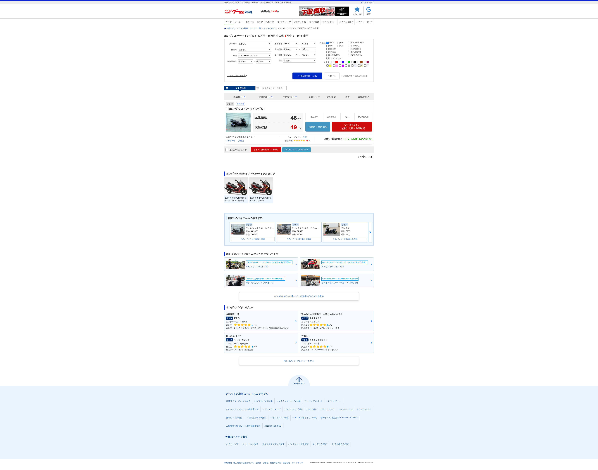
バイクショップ (284, 22)
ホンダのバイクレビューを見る (299, 361)
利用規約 (228, 463)
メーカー (239, 22)
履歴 (369, 14)
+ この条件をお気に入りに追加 (355, 76)
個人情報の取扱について (243, 463)
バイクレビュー (329, 22)
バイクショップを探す (298, 444)
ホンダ (230, 104)
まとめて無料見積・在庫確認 (266, 149)
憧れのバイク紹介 (234, 417)
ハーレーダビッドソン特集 (304, 417)
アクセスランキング (271, 409)
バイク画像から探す (340, 444)
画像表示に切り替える (272, 88)
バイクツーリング (364, 22)
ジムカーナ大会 (346, 409)
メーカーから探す (250, 444)
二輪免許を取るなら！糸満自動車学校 (243, 426)
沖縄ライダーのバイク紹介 (238, 401)
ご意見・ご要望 (261, 463)
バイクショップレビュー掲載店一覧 (242, 409)
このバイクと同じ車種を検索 (252, 239)
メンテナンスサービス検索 (288, 401)
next (370, 232)
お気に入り (357, 14)
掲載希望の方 (275, 463)
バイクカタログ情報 (279, 417)
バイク (229, 22)
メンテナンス (300, 22)
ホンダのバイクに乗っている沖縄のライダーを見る (299, 296)
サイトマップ (368, 2)
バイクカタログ (346, 22)
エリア (260, 22)
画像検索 (270, 22)
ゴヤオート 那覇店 (235, 141)
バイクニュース (328, 409)
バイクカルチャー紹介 (256, 417)
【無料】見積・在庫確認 (352, 127)
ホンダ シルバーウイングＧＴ (247, 108)
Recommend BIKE (272, 426)
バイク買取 (314, 22)
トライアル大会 (364, 409)
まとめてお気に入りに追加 (296, 149)
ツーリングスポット (314, 401)
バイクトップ (232, 444)
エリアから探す (320, 444)
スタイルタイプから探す (273, 444)
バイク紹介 (312, 409)
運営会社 (286, 463)
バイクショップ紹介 (294, 409)
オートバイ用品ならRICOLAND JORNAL (339, 417)
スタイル (250, 22)
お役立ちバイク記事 (263, 401)
